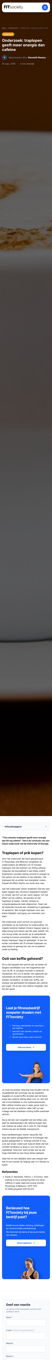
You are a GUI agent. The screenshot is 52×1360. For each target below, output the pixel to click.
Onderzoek (13, 28)
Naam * (9, 1317)
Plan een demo (24, 1047)
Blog (4, 28)
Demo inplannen (24, 1243)
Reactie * (10, 1356)
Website (9, 1343)
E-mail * (20, 1330)
